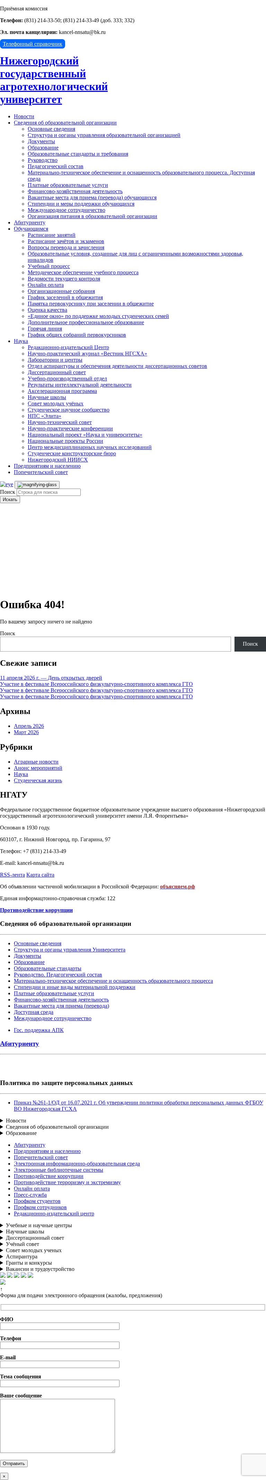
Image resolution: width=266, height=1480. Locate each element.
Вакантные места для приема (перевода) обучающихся (92, 197)
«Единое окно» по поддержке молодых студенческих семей (98, 316)
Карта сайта (40, 875)
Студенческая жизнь (38, 780)
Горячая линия (45, 329)
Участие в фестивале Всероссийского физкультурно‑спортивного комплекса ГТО (96, 684)
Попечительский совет (41, 472)
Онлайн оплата (46, 285)
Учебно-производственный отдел (67, 378)
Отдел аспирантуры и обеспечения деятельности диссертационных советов (117, 366)
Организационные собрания (61, 291)
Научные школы (47, 397)
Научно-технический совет (60, 422)
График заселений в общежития (65, 297)
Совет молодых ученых (34, 1250)
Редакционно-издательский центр (54, 1213)
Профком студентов (37, 1201)
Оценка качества (47, 310)
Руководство (42, 160)
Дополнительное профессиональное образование (86, 322)
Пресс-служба (30, 1195)
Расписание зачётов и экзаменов (66, 241)
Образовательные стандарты (47, 968)
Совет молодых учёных (55, 403)
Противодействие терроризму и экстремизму (67, 1182)
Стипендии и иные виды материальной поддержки (74, 987)
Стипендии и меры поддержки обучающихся (81, 204)
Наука (21, 341)
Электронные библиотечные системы (58, 1170)
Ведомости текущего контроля (64, 279)
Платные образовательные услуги (68, 185)
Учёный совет (22, 1244)
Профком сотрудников (40, 1207)
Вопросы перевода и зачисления (66, 247)
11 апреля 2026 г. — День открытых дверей (51, 678)
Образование (43, 147)
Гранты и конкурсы (29, 1263)
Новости (24, 116)
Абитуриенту (29, 222)
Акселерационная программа (62, 391)
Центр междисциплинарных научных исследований (90, 447)
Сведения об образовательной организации (65, 123)
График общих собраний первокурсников (77, 335)
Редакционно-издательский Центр (68, 347)
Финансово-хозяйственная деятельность (75, 191)
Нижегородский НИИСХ (58, 460)
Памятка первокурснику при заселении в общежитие (91, 304)
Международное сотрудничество (66, 210)
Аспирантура (21, 1256)
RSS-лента (12, 875)
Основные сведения (51, 129)
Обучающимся (31, 229)
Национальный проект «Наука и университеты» (85, 435)
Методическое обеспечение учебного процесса (83, 272)
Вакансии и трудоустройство (40, 1269)
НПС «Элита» (44, 416)
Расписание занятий (52, 235)
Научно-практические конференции (70, 428)
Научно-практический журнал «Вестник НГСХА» (87, 353)
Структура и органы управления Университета (69, 950)
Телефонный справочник (32, 44)
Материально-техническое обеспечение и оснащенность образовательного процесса (113, 981)
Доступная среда (33, 1012)
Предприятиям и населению (47, 466)
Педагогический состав (55, 166)
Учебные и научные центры (39, 1225)
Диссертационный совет (57, 372)
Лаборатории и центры (55, 360)
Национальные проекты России (65, 441)
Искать (10, 499)
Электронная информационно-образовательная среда (77, 1164)
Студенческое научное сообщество (68, 410)
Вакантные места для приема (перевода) (61, 1006)
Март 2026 (26, 732)
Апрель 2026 (29, 726)
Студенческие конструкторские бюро (72, 453)
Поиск (7, 492)
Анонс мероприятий (38, 768)
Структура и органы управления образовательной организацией (104, 135)
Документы (41, 141)
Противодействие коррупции (48, 1176)
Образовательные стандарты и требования (78, 154)
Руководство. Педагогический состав (58, 975)
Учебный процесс (49, 266)
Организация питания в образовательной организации (92, 216)
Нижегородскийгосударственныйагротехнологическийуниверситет (54, 79)
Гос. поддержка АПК (39, 1030)
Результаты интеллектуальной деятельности (80, 385)
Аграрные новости (36, 762)
